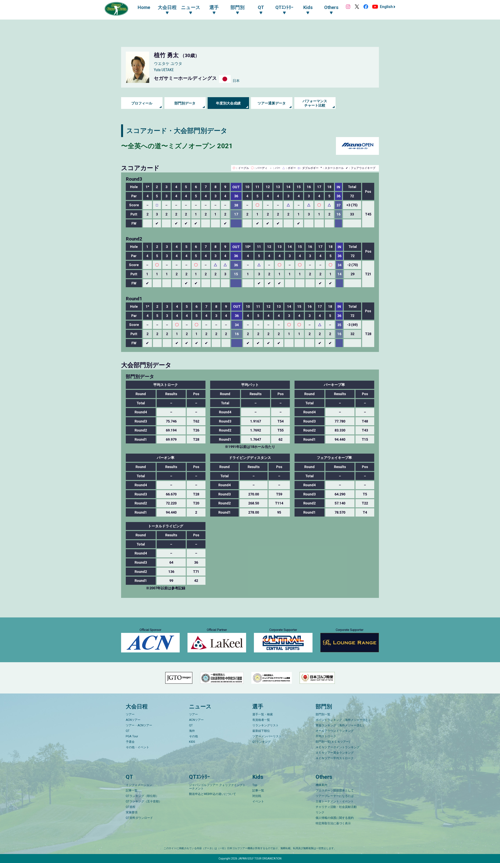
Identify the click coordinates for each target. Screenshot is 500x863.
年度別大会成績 (228, 103)
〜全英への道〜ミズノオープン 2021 (177, 146)
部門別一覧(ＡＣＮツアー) (333, 742)
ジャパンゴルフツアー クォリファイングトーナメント (217, 786)
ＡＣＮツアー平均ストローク (335, 758)
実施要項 (132, 812)
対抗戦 (256, 796)
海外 (192, 731)
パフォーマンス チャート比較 (315, 103)
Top (254, 785)
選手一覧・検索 (262, 714)
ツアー (130, 714)
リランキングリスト (265, 725)
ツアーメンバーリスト (267, 736)
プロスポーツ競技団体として (335, 790)
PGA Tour (132, 736)
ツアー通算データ (272, 103)
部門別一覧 (323, 714)
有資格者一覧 (261, 720)
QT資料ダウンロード (139, 818)
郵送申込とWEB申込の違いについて (212, 794)
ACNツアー (133, 720)
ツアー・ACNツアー (139, 725)
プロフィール (141, 103)
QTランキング (261, 742)
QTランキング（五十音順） (144, 801)
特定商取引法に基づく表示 (333, 823)
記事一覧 (132, 790)
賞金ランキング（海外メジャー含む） (340, 725)
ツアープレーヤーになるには (335, 796)
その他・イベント (137, 747)
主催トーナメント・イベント (335, 801)
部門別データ (185, 103)
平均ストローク (326, 736)
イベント (258, 801)
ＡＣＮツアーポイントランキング (338, 747)
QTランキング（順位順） (142, 796)
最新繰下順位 (261, 731)
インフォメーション (139, 785)
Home (144, 7)
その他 (193, 736)
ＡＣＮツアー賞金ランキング (335, 752)
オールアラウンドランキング (335, 731)
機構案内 (321, 785)
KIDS (192, 742)
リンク (320, 812)
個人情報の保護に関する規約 (335, 818)
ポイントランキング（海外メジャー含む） (343, 720)
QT (127, 731)
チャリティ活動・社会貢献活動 (336, 807)
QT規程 (130, 807)
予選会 (130, 742)
